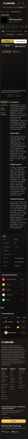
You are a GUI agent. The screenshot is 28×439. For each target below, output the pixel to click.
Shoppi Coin (9, 294)
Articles (12, 371)
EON (9, 327)
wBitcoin (8, 284)
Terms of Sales (21, 382)
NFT (11, 373)
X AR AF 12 (10, 321)
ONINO (8, 300)
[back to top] (24, 436)
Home (2, 11)
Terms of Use (21, 374)
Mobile (12, 388)
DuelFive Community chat (14, 332)
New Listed (4, 384)
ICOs (11, 375)
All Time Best (3, 387)
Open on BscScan (10, 34)
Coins (7, 11)
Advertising (22, 385)
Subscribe (13, 421)
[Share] (21, 26)
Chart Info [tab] (8, 51)
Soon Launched (4, 395)
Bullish (10, 95)
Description (4, 102)
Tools (11, 384)
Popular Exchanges (4, 113)
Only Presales (3, 391)
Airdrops (12, 382)
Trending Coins (3, 381)
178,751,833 (14, 7)
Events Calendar (12, 378)
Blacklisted (4, 398)
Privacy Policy (21, 378)
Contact (21, 387)
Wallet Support (3, 109)
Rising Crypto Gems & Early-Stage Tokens (4, 374)
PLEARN (8, 289)
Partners (12, 386)
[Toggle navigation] (23, 3)
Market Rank (4, 105)
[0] (26, 26)
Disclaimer (22, 371)
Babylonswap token (11, 279)
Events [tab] (17, 51)
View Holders (20, 34)
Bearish (18, 95)
